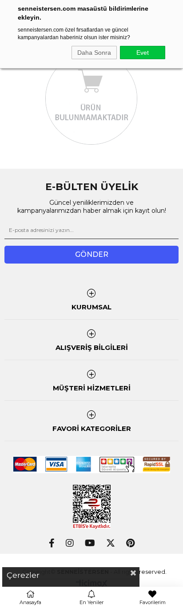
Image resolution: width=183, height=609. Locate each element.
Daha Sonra (94, 52)
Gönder (91, 254)
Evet (142, 52)
